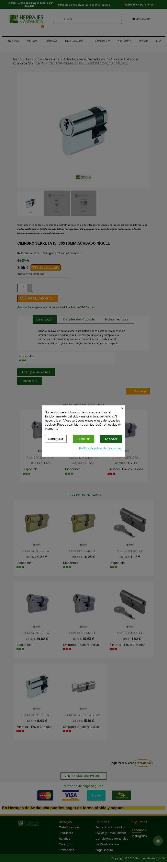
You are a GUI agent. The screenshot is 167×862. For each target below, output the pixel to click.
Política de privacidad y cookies (100, 448)
